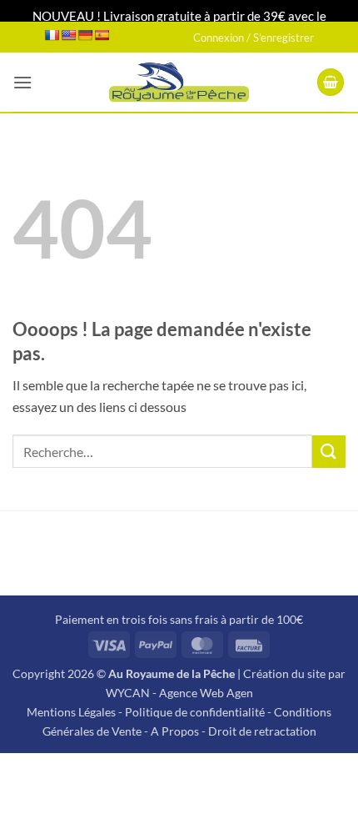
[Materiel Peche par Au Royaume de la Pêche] (179, 82)
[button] (22, 82)
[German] (84, 35)
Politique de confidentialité (195, 712)
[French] (51, 35)
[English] (68, 35)
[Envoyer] (329, 451)
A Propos (175, 731)
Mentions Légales (71, 712)
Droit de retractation (262, 731)
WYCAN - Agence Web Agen (179, 693)
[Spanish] (101, 35)
